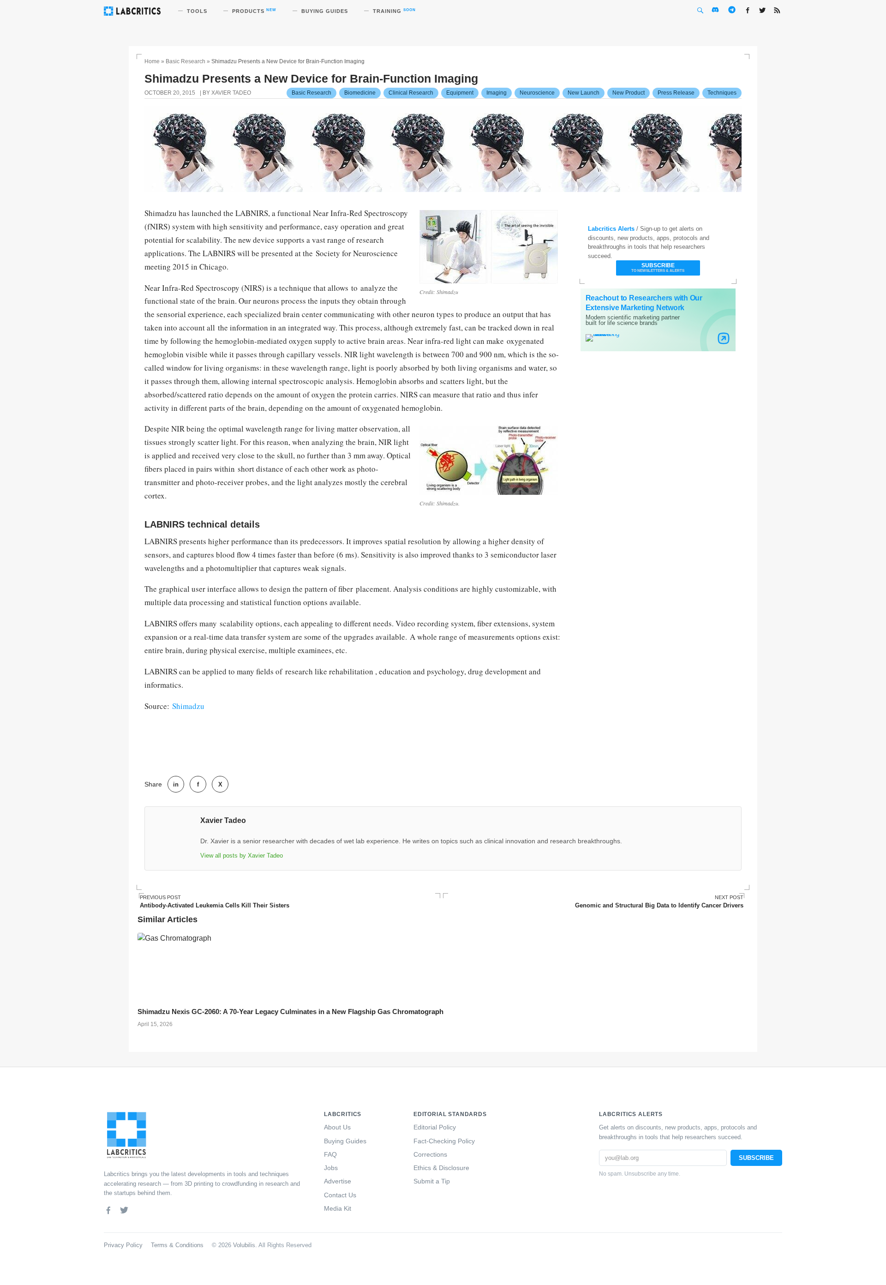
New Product (628, 93)
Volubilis (244, 1245)
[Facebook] (108, 1210)
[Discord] (139, 1210)
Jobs (331, 1168)
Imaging (496, 93)
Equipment (459, 93)
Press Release (676, 93)
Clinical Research (411, 93)
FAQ (330, 1154)
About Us (337, 1127)
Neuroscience (537, 93)
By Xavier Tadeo (227, 93)
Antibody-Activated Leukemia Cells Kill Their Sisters (214, 902)
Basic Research (185, 61)
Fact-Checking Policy (444, 1141)
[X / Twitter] (124, 1210)
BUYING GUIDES (324, 11)
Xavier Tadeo (223, 820)
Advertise (337, 1181)
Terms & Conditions (177, 1245)
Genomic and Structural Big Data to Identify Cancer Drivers (659, 902)
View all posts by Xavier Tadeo (241, 855)
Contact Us (340, 1195)
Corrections (430, 1154)
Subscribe (657, 267)
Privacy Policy (123, 1245)
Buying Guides (345, 1141)
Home (152, 61)
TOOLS (197, 11)
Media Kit (337, 1208)
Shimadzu (188, 706)
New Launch (583, 93)
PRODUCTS (254, 11)
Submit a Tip (431, 1181)
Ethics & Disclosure (441, 1168)
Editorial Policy (434, 1127)
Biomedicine (360, 93)
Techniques (721, 93)
